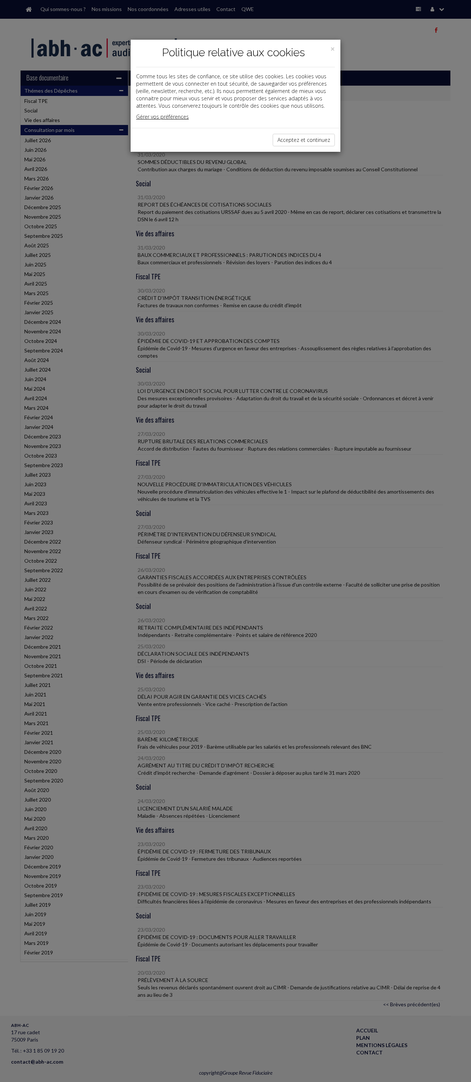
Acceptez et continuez (303, 139)
